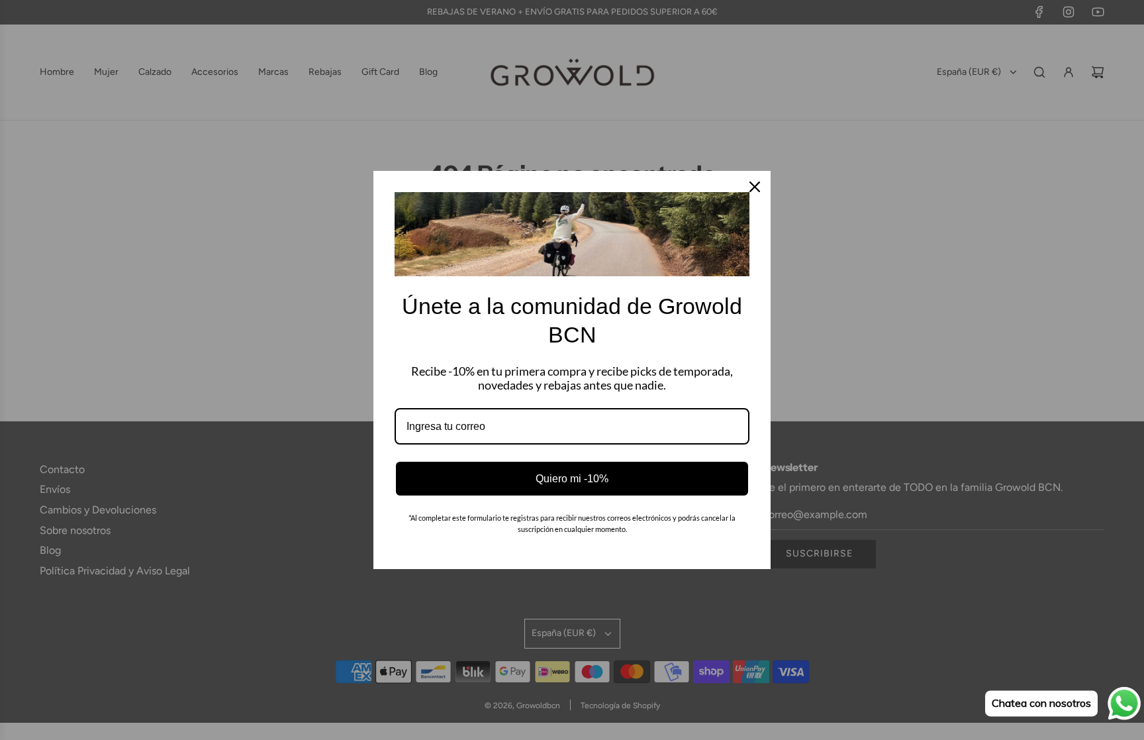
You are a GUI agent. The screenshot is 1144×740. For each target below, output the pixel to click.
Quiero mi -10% (572, 478)
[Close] (755, 187)
